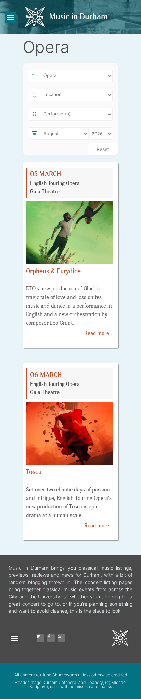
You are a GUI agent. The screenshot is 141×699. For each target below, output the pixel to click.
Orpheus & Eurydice (53, 271)
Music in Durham (78, 17)
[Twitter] (40, 638)
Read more (96, 333)
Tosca (34, 472)
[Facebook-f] (51, 638)
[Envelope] (61, 638)
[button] (10, 17)
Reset (103, 149)
